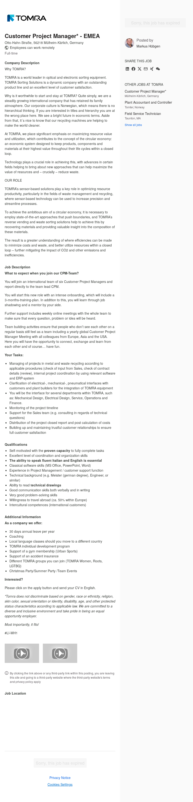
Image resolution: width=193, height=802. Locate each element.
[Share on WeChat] (158, 69)
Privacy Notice (60, 777)
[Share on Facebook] (133, 69)
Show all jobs (133, 125)
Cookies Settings (60, 784)
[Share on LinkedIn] (127, 69)
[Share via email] (146, 69)
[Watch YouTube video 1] (22, 653)
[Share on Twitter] (139, 69)
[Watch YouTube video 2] (60, 653)
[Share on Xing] (152, 69)
